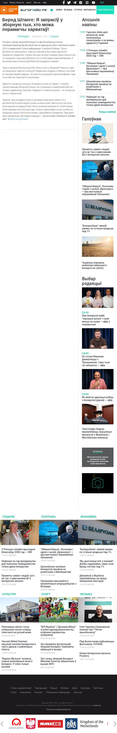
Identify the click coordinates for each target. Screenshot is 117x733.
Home (51, 10)
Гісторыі (78, 10)
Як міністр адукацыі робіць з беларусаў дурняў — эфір (97, 399)
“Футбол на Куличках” (17, 119)
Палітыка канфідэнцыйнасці (58, 709)
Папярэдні (2, 724)
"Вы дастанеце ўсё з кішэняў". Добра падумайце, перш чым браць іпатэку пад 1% (97, 564)
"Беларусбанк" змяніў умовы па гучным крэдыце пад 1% (97, 228)
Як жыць (68, 10)
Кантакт (38, 692)
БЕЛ (102, 2)
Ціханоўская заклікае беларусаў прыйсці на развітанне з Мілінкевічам (99, 85)
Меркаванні (90, 10)
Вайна (59, 10)
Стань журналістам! (21, 688)
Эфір (44, 2)
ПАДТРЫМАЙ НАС (105, 10)
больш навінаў (107, 111)
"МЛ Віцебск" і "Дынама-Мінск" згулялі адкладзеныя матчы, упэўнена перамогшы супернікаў (58, 630)
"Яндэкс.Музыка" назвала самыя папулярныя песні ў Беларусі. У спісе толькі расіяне (17, 662)
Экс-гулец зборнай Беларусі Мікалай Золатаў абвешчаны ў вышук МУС (58, 661)
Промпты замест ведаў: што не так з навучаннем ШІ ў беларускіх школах (96, 152)
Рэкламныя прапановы (58, 692)
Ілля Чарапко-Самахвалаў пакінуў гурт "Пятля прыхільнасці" (95, 629)
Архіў (74, 688)
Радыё (53, 688)
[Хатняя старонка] (33, 10)
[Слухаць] (87, 313)
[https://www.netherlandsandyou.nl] (85, 723)
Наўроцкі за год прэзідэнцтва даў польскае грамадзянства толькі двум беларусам (100, 100)
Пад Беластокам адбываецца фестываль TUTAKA (97, 643)
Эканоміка (88, 516)
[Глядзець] (83, 313)
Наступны (115, 724)
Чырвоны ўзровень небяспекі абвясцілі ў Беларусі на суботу (94, 265)
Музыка (86, 594)
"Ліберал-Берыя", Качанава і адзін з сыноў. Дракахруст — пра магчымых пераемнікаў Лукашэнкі (100, 68)
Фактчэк (37, 2)
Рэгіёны (64, 688)
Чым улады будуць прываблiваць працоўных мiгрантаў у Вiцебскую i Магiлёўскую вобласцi (97, 433)
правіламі (97, 705)
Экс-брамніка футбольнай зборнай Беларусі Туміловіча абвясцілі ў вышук (57, 647)
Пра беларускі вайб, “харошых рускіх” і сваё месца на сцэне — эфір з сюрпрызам (96, 320)
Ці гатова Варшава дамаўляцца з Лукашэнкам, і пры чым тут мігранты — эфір (96, 361)
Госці (5, 2)
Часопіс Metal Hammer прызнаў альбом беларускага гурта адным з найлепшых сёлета (19, 645)
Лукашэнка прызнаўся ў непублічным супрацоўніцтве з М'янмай (58, 584)
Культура (9, 594)
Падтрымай (41, 688)
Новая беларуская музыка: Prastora (95, 654)
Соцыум (54, 36)
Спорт (45, 594)
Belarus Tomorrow (17, 2)
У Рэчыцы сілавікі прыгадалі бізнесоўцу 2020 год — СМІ (98, 53)
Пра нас (78, 692)
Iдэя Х (28, 2)
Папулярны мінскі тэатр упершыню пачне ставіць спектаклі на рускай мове (16, 629)
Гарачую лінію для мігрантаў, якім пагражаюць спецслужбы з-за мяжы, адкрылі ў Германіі (100, 37)
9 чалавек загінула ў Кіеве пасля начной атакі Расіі (96, 498)
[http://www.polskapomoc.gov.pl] (16, 723)
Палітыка (48, 516)
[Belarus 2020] (50, 724)
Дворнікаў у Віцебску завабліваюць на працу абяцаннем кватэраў (93, 578)
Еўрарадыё (23, 36)
